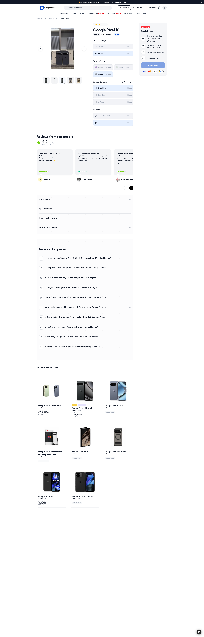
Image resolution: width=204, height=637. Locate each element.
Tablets (81, 13)
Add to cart (153, 65)
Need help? (138, 8)
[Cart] (159, 7)
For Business (151, 8)
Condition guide (128, 82)
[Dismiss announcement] (202, 2)
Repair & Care (129, 13)
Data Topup (114, 13)
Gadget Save (141, 13)
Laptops (73, 13)
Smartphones (63, 13)
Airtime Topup (95, 13)
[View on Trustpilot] (53, 142)
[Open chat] (199, 632)
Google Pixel (53, 18)
